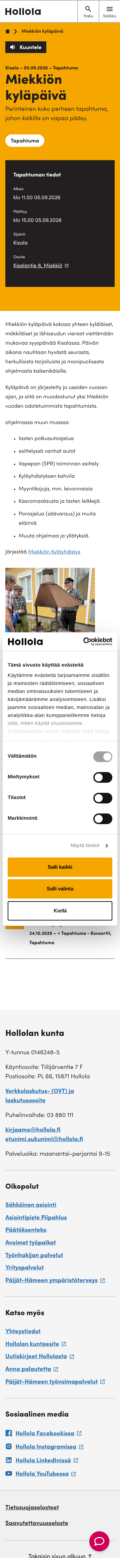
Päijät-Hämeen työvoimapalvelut (55, 1383)
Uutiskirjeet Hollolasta (39, 1358)
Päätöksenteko (26, 1231)
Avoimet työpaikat (30, 1243)
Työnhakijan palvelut (34, 1256)
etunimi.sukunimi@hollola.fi (44, 1140)
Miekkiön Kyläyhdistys (54, 552)
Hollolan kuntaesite (35, 1345)
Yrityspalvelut (24, 1268)
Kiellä (60, 910)
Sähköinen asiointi (30, 1206)
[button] (99, 1541)
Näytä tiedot (85, 845)
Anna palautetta (31, 1371)
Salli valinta (60, 888)
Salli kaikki (60, 867)
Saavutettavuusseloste (36, 1524)
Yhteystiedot (23, 1332)
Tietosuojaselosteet (32, 1508)
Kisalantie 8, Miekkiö (37, 266)
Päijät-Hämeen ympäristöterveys (55, 1282)
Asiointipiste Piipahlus (36, 1218)
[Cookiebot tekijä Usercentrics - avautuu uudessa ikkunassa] (84, 641)
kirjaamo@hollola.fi (33, 1131)
